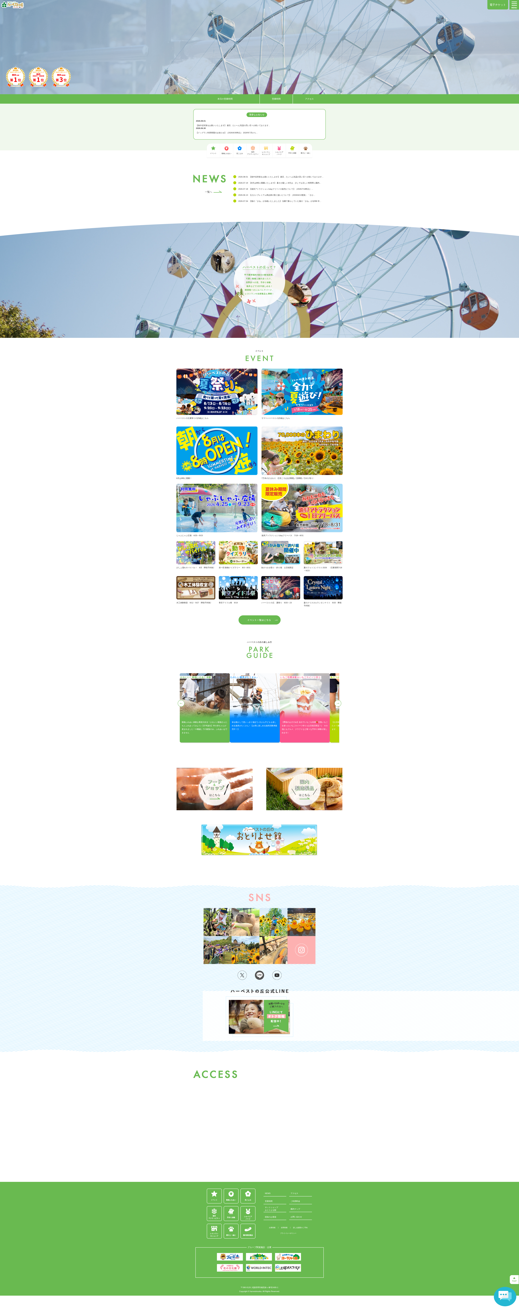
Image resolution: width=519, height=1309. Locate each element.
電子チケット (498, 4)
